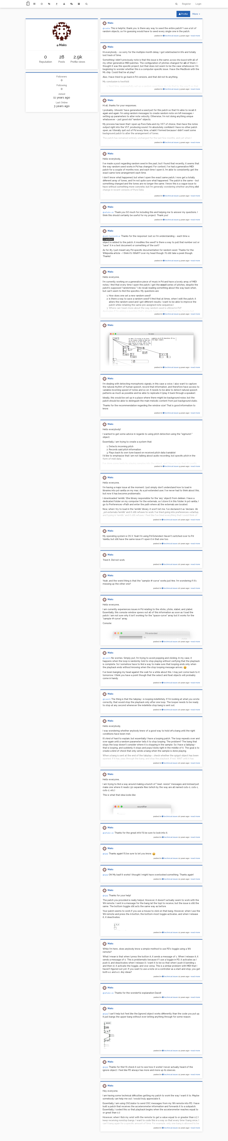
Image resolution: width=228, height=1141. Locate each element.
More (197, 15)
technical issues (172, 36)
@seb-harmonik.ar (111, 236)
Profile (184, 14)
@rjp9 (105, 853)
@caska (106, 28)
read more (195, 36)
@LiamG (107, 658)
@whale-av (108, 212)
